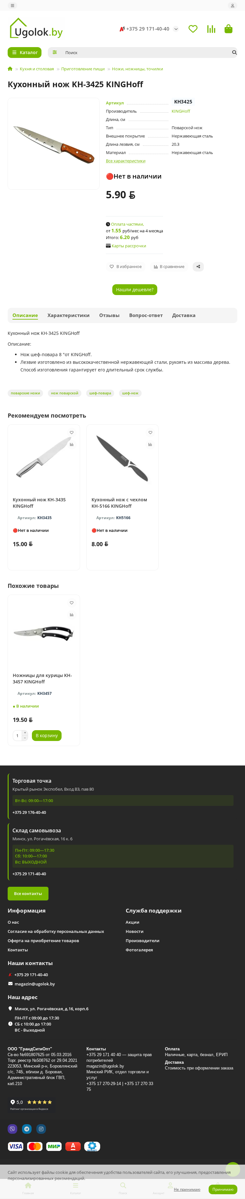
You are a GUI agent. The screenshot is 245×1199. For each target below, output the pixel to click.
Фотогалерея (139, 950)
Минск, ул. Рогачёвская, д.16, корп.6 (51, 1009)
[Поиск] (234, 52)
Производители (143, 940)
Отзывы (109, 315)
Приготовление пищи (83, 69)
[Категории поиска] (55, 52)
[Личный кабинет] (232, 5)
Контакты (18, 950)
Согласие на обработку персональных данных (56, 931)
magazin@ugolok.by (35, 984)
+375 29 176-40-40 (29, 812)
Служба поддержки (154, 910)
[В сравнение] (72, 444)
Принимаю (223, 1189)
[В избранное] (72, 432)
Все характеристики (125, 161)
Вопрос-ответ (146, 315)
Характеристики (69, 315)
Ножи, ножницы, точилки (137, 69)
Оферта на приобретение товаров (43, 940)
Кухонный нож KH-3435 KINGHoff (39, 503)
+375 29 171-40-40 (147, 28)
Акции (132, 922)
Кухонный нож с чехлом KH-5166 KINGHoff (119, 503)
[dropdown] (12, 5)
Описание (25, 315)
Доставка (184, 315)
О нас (13, 922)
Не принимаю (187, 1189)
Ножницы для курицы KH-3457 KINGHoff (42, 678)
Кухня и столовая (37, 69)
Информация (27, 910)
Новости (135, 931)
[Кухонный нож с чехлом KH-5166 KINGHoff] (123, 459)
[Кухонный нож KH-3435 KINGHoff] (44, 459)
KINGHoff (181, 111)
